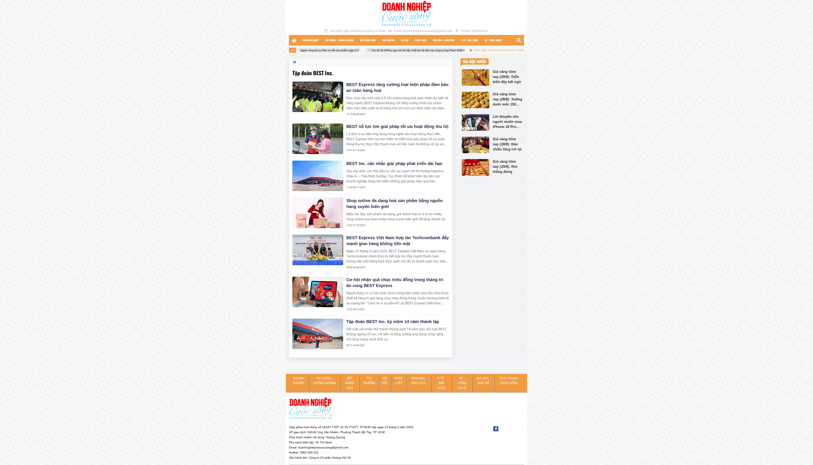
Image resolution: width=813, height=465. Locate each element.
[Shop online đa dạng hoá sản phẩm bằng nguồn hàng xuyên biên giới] (317, 213)
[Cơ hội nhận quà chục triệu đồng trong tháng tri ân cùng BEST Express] (317, 292)
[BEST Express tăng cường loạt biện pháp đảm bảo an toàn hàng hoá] (317, 97)
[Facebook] (495, 428)
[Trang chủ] (294, 40)
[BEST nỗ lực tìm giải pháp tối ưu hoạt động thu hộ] (317, 139)
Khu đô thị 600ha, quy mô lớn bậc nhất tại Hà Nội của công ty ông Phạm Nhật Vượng (391, 50)
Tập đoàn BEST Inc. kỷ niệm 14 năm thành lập (392, 321)
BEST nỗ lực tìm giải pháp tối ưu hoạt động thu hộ (397, 126)
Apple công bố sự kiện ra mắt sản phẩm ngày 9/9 (299, 50)
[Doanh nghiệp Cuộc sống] (406, 13)
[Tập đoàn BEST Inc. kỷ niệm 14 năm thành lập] (317, 334)
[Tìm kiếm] (518, 40)
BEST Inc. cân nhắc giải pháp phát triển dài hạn (394, 163)
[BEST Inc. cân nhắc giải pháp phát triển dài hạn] (317, 176)
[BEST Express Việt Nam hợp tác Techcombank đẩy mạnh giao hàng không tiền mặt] (317, 250)
